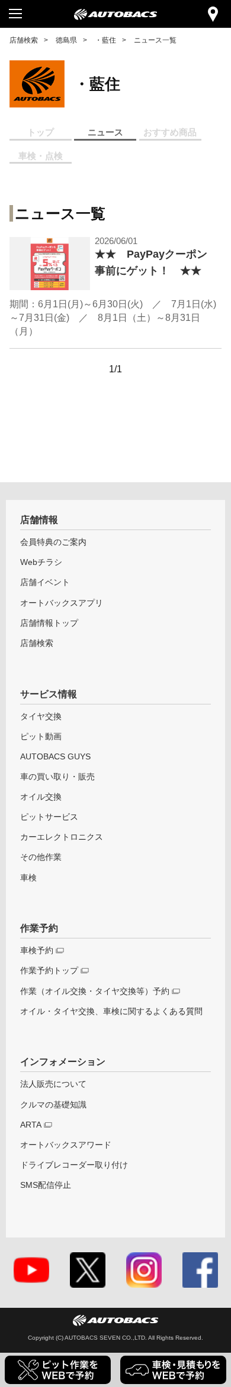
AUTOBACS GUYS (55, 756)
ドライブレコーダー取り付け (74, 1165)
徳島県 (66, 40)
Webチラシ (41, 562)
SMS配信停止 (45, 1185)
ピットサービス (49, 817)
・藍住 (105, 40)
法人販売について (53, 1084)
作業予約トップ (49, 970)
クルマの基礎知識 (53, 1104)
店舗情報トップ (49, 623)
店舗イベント (45, 582)
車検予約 (36, 950)
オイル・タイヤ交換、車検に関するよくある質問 (111, 1011)
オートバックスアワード (65, 1145)
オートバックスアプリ (61, 603)
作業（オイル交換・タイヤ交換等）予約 (94, 991)
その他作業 (41, 857)
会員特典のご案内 (53, 542)
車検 (28, 877)
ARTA (30, 1124)
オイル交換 (41, 796)
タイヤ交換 (41, 716)
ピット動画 (41, 736)
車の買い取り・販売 (57, 776)
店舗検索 (23, 40)
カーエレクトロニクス (61, 837)
